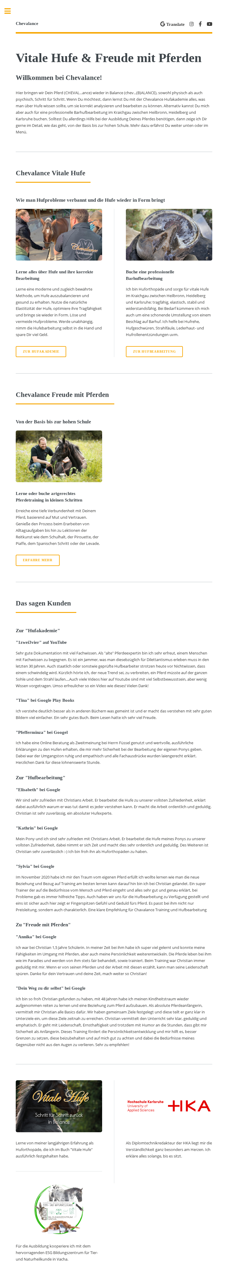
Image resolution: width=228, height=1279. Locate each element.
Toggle (10, 11)
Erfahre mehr (38, 560)
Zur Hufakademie (41, 351)
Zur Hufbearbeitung (154, 351)
